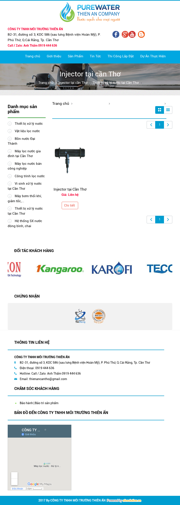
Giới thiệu (54, 56)
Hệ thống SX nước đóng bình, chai (25, 223)
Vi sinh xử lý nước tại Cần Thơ (25, 186)
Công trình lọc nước (29, 176)
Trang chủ (32, 56)
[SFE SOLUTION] (124, 501)
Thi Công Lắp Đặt (121, 56)
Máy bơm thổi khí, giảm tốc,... (25, 198)
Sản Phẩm (75, 56)
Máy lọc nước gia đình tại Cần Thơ (24, 153)
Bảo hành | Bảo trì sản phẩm (39, 403)
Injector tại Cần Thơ (70, 189)
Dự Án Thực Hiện (153, 56)
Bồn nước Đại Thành (21, 141)
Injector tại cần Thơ (73, 83)
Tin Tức (95, 56)
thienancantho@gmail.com (48, 379)
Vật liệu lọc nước (27, 131)
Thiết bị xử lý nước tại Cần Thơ (115, 83)
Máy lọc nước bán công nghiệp (25, 166)
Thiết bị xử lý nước (28, 124)
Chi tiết (69, 205)
